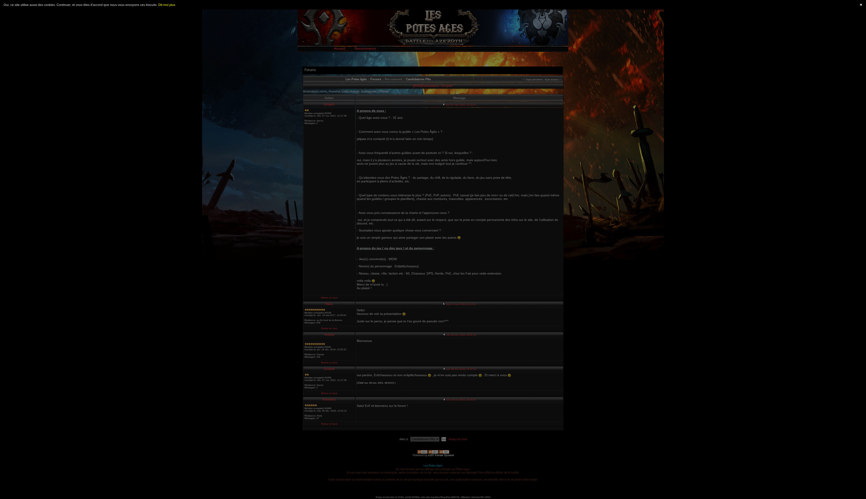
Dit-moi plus (166, 5)
